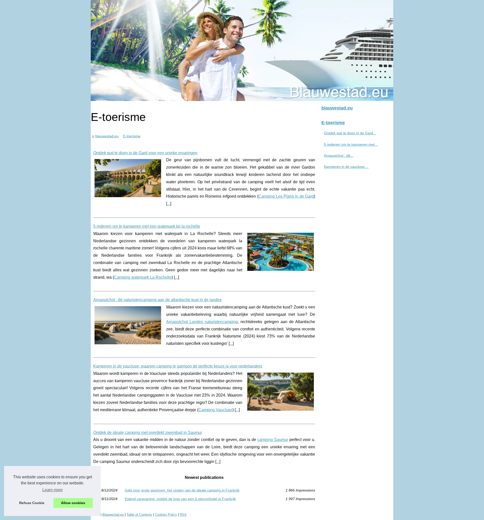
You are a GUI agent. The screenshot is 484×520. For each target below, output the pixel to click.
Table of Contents (139, 514)
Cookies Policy (166, 514)
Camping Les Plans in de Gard (286, 196)
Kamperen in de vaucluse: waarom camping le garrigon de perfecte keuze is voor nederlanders (177, 366)
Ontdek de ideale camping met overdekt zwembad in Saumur (147, 432)
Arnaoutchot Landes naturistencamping (202, 322)
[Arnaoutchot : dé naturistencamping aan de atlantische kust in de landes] (128, 324)
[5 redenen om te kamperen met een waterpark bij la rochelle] (280, 251)
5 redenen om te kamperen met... (351, 144)
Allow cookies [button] (73, 503)
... (168, 203)
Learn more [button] (52, 490)
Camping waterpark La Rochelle (143, 277)
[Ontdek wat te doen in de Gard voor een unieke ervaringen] (128, 177)
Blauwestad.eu (113, 514)
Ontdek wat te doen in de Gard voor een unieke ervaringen (145, 153)
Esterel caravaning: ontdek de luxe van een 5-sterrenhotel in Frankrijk (180, 499)
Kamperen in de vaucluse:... (346, 167)
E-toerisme (131, 136)
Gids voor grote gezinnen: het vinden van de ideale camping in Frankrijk (182, 490)
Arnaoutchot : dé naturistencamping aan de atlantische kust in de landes (157, 300)
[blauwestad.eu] (242, 50)
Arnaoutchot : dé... (338, 155)
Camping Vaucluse (215, 410)
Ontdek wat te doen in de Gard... (350, 133)
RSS (183, 514)
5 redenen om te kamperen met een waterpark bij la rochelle (146, 226)
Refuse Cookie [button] (31, 503)
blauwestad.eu (106, 136)
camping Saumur (272, 439)
